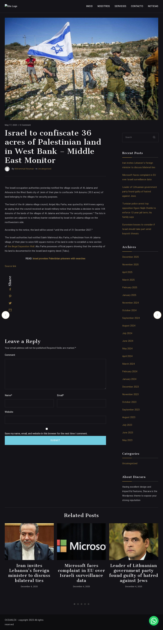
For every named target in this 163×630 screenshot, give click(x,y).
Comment (10, 355)
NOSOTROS (103, 6)
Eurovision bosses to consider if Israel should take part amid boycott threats (138, 229)
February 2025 (129, 287)
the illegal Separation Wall (21, 246)
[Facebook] (10, 289)
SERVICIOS (120, 6)
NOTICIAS (153, 6)
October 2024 (129, 310)
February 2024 (129, 371)
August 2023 (128, 417)
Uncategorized (129, 463)
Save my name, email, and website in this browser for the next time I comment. (46, 433)
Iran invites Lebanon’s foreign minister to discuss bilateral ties (29, 573)
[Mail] (10, 310)
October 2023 (129, 402)
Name (8, 395)
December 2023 (130, 386)
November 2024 (130, 302)
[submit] (154, 137)
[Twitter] (10, 303)
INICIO (89, 6)
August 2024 (128, 325)
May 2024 (127, 348)
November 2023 (130, 394)
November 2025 (130, 264)
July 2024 (127, 333)
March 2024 (128, 364)
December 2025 (130, 257)
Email (60, 395)
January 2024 (129, 379)
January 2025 (129, 295)
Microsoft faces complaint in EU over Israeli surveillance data (81, 573)
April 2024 (127, 356)
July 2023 (127, 425)
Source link (10, 266)
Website (9, 412)
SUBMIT (55, 440)
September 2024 (131, 318)
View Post (29, 541)
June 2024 (127, 341)
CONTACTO (137, 6)
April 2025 (127, 272)
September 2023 (131, 409)
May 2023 (127, 440)
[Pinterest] (10, 296)
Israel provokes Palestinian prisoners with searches (59, 258)
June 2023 (127, 432)
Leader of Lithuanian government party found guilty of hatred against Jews (139, 192)
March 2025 (128, 280)
